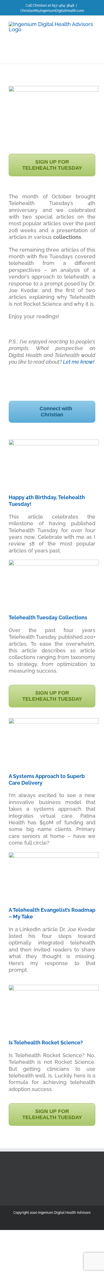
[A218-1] (54, 720)
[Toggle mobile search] (82, 55)
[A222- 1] (54, 987)
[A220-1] (54, 855)
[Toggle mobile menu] (93, 55)
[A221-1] (54, 562)
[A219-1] (54, 442)
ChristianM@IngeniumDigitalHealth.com (52, 11)
